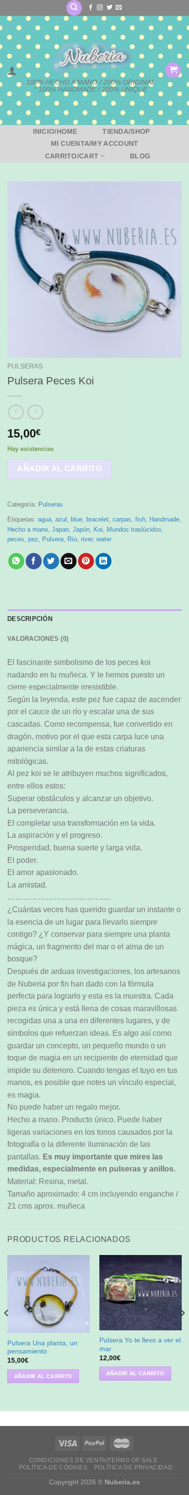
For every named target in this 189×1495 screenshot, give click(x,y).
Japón (81, 529)
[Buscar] (74, 8)
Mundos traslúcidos (134, 529)
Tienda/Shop (126, 131)
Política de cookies (53, 1467)
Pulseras (25, 366)
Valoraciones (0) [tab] (37, 638)
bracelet (97, 519)
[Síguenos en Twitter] (109, 7)
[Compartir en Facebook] (34, 561)
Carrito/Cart (71, 156)
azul (61, 519)
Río (72, 539)
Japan (60, 529)
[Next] (182, 1332)
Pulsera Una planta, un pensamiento (42, 1347)
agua (44, 519)
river (87, 539)
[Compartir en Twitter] (51, 561)
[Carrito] (173, 70)
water (103, 539)
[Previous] (7, 1332)
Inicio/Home (55, 131)
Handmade (164, 519)
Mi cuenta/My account (95, 143)
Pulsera (52, 539)
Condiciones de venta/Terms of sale (93, 1460)
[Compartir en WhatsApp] (16, 561)
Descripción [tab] (29, 618)
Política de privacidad (133, 1467)
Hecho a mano (27, 529)
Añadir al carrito (59, 469)
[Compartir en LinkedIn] (103, 561)
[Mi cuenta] (12, 70)
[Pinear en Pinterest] (86, 561)
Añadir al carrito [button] (43, 1376)
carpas (121, 519)
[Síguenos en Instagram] (100, 7)
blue (76, 519)
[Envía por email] (69, 561)
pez (33, 539)
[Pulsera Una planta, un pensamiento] (48, 1294)
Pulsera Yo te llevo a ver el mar (140, 1345)
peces (15, 539)
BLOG (140, 156)
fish (140, 519)
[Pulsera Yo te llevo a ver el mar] (140, 1292)
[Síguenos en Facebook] (91, 7)
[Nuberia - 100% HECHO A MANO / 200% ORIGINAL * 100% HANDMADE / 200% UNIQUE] (91, 57)
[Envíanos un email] (119, 7)
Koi (98, 529)
